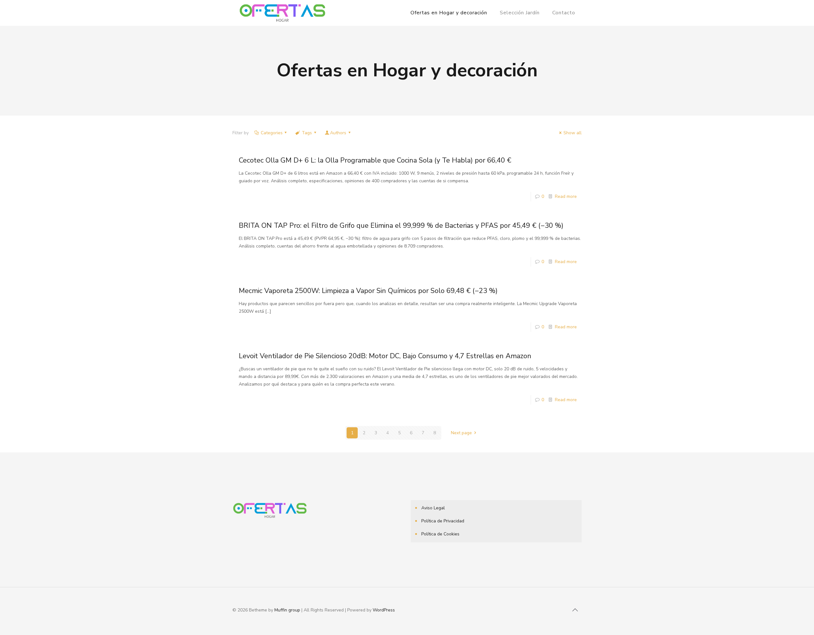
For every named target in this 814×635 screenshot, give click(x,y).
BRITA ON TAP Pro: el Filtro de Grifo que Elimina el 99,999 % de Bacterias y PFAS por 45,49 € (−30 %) (401, 225)
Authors (338, 133)
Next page (461, 433)
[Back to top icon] (575, 610)
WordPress (384, 610)
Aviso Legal (433, 508)
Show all (572, 133)
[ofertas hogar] (282, 12)
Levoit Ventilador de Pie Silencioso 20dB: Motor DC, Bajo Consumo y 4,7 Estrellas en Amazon (385, 356)
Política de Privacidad (442, 521)
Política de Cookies (440, 534)
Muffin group (287, 610)
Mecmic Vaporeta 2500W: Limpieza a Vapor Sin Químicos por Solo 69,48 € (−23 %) (368, 291)
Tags (307, 133)
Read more (566, 196)
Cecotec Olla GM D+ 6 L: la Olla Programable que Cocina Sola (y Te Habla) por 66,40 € (375, 160)
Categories (272, 133)
